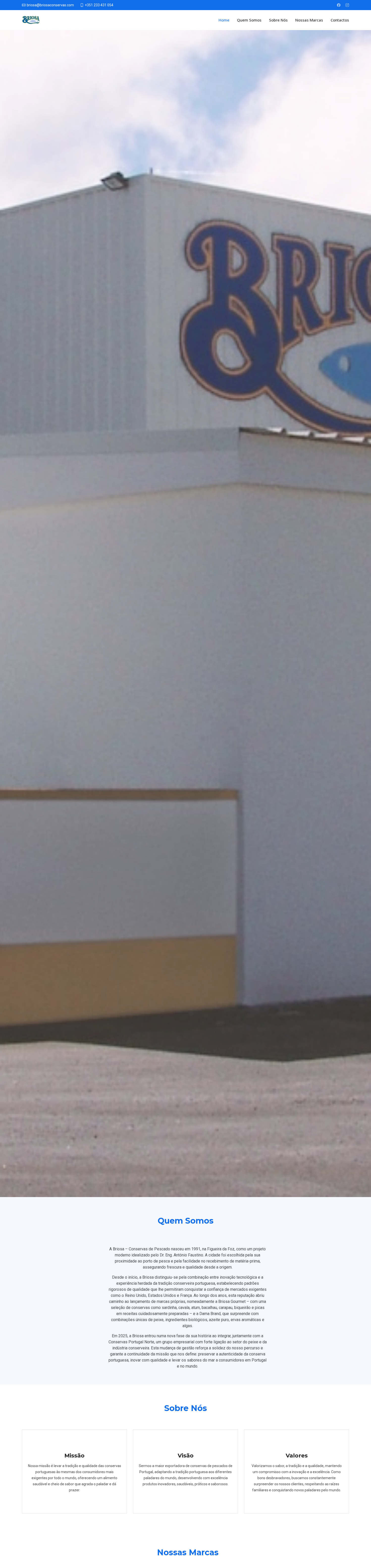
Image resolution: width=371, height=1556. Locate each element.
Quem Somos (249, 19)
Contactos (340, 19)
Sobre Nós (278, 19)
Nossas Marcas (309, 19)
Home (224, 19)
